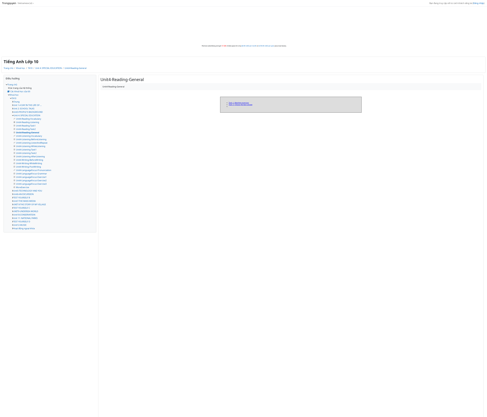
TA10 (30, 68)
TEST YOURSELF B (21, 197)
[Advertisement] (243, 25)
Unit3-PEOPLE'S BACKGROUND (28, 112)
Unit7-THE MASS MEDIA (24, 201)
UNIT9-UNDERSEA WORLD (25, 211)
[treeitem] (50, 156)
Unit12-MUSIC (20, 225)
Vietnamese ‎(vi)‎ (25, 3)
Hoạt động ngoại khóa (24, 228)
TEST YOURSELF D (21, 221)
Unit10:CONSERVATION (24, 214)
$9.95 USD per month (248, 46)
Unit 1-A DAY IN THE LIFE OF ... (27, 105)
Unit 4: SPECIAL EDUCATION (48, 68)
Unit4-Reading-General (75, 68)
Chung (16, 101)
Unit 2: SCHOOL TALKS (23, 108)
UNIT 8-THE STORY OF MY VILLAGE (29, 204)
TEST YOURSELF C (21, 207)
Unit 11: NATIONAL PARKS (25, 218)
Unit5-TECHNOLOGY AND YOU (27, 190)
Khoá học (20, 68)
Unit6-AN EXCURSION (23, 194)
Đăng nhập (478, 3)
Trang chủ (8, 68)
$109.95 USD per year (266, 46)
